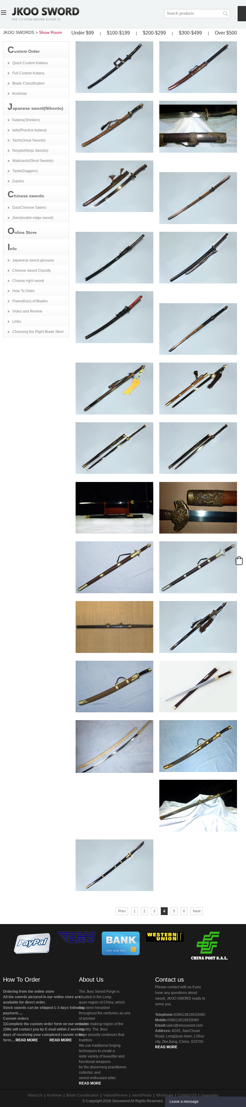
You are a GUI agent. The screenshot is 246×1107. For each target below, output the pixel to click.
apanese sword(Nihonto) (35, 107)
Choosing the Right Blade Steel (38, 332)
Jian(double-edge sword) (32, 218)
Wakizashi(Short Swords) (32, 161)
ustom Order (24, 50)
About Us (91, 979)
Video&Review (115, 1095)
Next (196, 911)
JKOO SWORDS (18, 32)
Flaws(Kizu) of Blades (30, 301)
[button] (239, 560)
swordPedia (142, 1095)
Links (16, 321)
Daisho (18, 181)
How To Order (23, 291)
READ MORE (27, 1040)
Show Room (50, 32)
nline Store (22, 231)
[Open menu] (3, 13)
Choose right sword (28, 281)
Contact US (187, 1095)
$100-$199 (118, 32)
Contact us (169, 979)
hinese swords (26, 194)
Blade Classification (28, 83)
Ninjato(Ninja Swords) (30, 150)
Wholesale (164, 1095)
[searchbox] (197, 13)
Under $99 (82, 32)
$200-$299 (154, 32)
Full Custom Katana (28, 73)
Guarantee (209, 1095)
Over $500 (226, 32)
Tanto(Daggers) (25, 171)
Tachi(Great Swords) (29, 140)
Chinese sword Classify (31, 270)
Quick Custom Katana (30, 63)
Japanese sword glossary (33, 260)
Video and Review (27, 311)
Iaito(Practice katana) (29, 130)
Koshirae (19, 93)
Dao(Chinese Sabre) (29, 207)
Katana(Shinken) (26, 120)
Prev (122, 911)
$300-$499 (190, 32)
